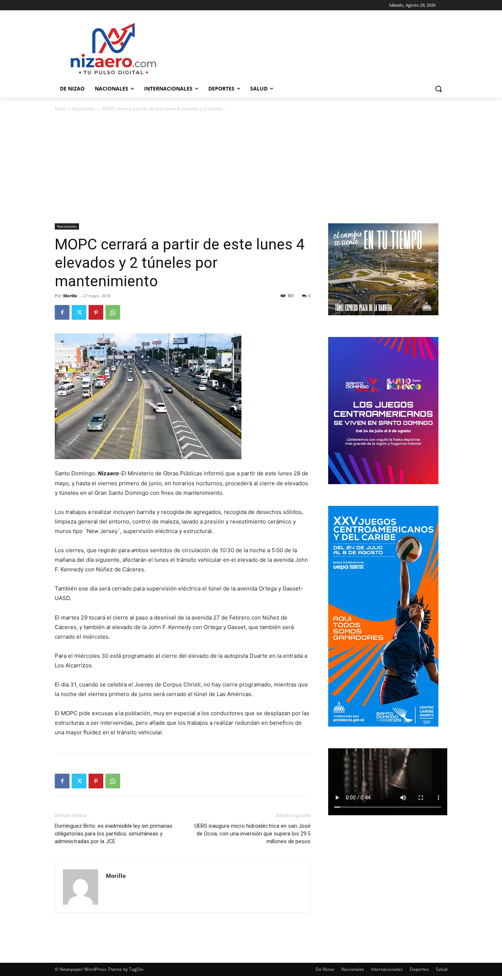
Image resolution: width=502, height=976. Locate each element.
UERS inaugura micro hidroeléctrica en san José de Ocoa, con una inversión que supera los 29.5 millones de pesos (252, 834)
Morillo (70, 295)
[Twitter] (79, 312)
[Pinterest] (96, 312)
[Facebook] (62, 312)
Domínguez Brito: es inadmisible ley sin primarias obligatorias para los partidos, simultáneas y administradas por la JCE (113, 834)
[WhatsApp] (112, 312)
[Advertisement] (251, 168)
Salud (441, 969)
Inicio (60, 109)
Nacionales (83, 109)
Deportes (419, 969)
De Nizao (325, 969)
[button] (438, 88)
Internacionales (387, 969)
